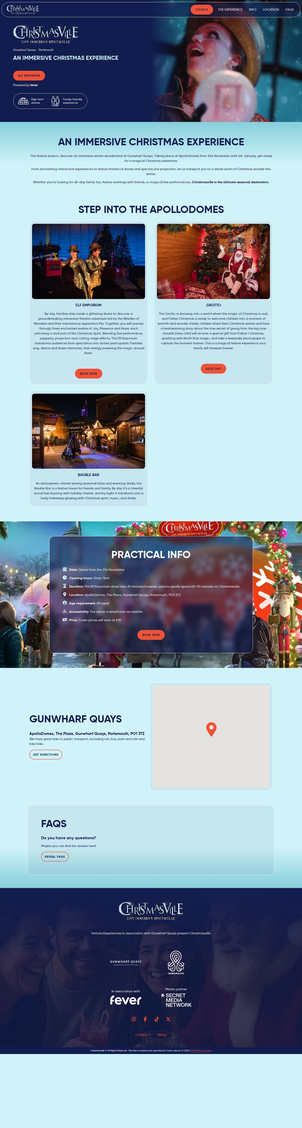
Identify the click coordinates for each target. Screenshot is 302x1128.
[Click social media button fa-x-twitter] (168, 1020)
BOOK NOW (88, 373)
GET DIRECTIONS (46, 754)
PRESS (162, 1035)
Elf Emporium (29, 75)
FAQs (290, 9)
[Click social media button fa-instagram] (133, 1020)
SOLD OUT (213, 369)
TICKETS (202, 9)
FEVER (193, 1050)
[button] (211, 729)
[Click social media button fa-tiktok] (156, 1020)
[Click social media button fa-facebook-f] (145, 1020)
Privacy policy (204, 1050)
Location (271, 9)
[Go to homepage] (24, 10)
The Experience (230, 9)
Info (252, 9)
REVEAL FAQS (55, 857)
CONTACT (143, 1035)
